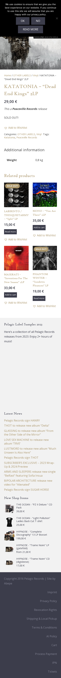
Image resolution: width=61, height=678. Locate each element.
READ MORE (30, 29)
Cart (54, 645)
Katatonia (9, 137)
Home (7, 75)
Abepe (8, 583)
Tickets (52, 671)
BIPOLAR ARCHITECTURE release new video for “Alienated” (28, 482)
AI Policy (51, 636)
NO (38, 21)
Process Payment (46, 654)
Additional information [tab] (24, 149)
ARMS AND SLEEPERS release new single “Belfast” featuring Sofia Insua (30, 473)
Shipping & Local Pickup (42, 619)
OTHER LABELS (22, 75)
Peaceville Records (26, 137)
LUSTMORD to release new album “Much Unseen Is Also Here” (30, 450)
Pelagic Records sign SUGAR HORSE (26, 490)
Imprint (52, 592)
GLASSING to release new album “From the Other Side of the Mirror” (28, 432)
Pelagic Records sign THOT (21, 457)
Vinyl (35, 75)
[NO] (56, 18)
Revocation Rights (45, 610)
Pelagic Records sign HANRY (22, 420)
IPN (54, 663)
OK (23, 21)
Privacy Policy (48, 601)
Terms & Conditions (44, 627)
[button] (15, 127)
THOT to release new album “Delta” (26, 425)
